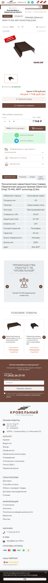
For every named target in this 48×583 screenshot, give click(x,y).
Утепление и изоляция (13, 461)
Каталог (7, 436)
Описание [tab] (22, 177)
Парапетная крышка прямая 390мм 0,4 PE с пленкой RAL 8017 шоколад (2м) (13, 339)
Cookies (34, 575)
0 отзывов (5, 31)
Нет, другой (18, 16)
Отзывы (6, 495)
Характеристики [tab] (9, 177)
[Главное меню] (3, 2)
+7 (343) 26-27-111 (21, 2)
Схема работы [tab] (41, 178)
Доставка (7, 481)
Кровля (6, 440)
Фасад (6, 447)
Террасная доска (10, 468)
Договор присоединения (14, 492)
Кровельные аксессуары (14, 454)
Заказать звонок (24, 389)
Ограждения (9, 458)
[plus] (14, 121)
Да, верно (7, 16)
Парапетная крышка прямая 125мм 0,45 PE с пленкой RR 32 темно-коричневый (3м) (33, 340)
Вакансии (7, 516)
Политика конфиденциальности (18, 512)
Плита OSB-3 (9, 465)
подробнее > (20, 128)
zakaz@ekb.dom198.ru (15, 541)
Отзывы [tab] (32, 177)
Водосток (7, 443)
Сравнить (42, 27)
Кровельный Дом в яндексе (11, 563)
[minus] (4, 121)
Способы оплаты (10, 484)
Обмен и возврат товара (14, 488)
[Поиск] (40, 7)
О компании (8, 505)
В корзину (38, 128)
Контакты (7, 508)
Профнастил (9, 450)
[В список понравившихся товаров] (27, 26)
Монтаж (6, 519)
